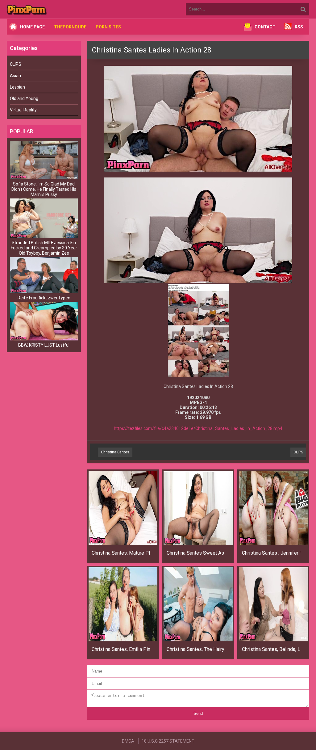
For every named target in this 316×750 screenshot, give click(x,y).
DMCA (128, 741)
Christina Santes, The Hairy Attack (196, 649)
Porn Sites (108, 26)
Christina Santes (115, 452)
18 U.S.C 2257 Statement (168, 741)
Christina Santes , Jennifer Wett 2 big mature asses (271, 553)
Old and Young (24, 98)
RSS (299, 26)
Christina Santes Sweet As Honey (196, 553)
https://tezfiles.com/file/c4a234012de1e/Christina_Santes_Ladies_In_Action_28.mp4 (198, 428)
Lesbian (17, 87)
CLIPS (15, 64)
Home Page (32, 26)
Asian (15, 75)
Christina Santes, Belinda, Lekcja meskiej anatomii (271, 649)
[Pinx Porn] (44, 9)
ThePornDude (70, 26)
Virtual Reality (23, 109)
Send (198, 713)
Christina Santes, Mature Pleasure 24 (121, 553)
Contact (265, 26)
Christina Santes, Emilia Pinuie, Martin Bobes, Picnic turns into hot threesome (121, 649)
